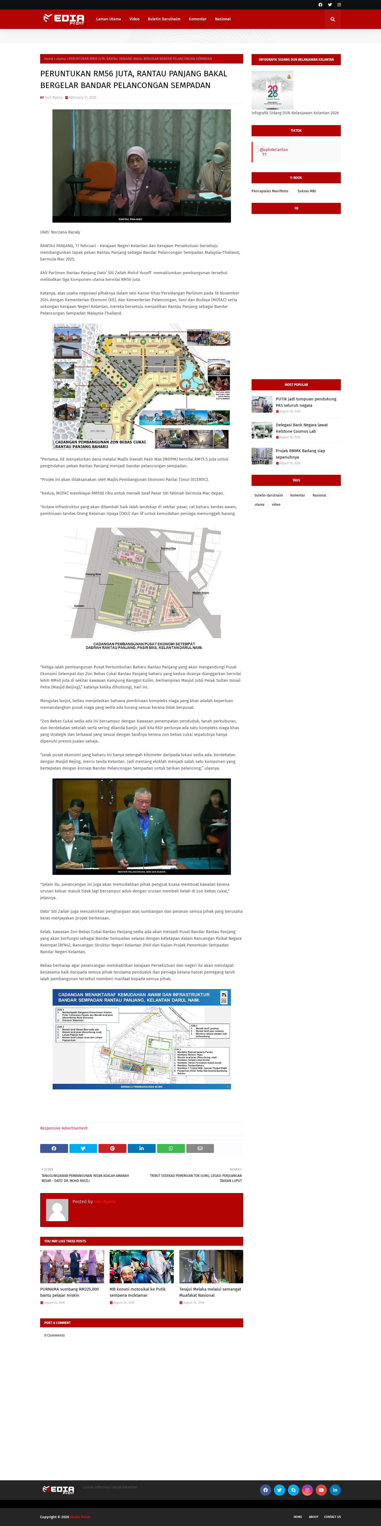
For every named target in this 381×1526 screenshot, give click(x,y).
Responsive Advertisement (64, 1128)
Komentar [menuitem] (198, 19)
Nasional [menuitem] (223, 19)
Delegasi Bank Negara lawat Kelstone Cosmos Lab (302, 428)
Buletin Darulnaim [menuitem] (164, 19)
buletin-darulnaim (269, 495)
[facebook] (320, 5)
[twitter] (330, 5)
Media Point (80, 1517)
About (314, 1517)
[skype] (293, 1490)
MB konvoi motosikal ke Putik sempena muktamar (138, 1292)
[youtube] (321, 1490)
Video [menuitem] (134, 19)
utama (61, 59)
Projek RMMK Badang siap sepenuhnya (300, 454)
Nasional (319, 495)
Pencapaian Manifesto (270, 191)
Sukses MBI (307, 191)
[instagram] (338, 5)
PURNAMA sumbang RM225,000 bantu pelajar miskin (69, 1292)
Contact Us (332, 1517)
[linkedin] (335, 1490)
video (276, 505)
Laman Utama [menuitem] (108, 19)
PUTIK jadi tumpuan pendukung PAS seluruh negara (306, 402)
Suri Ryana (53, 97)
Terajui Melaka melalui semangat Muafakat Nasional (210, 1292)
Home (48, 59)
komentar (297, 495)
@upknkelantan (274, 149)
